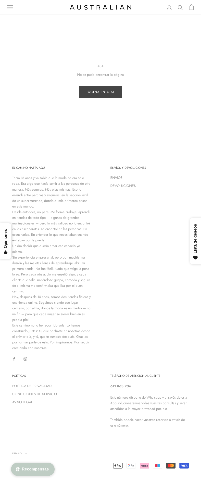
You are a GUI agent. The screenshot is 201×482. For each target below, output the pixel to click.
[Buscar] (180, 7)
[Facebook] (14, 358)
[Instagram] (25, 358)
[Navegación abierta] (10, 7)
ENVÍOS (116, 177)
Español (17, 453)
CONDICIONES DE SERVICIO (34, 393)
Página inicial (100, 92)
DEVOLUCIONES (123, 185)
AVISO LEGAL (22, 402)
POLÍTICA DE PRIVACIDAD (32, 385)
